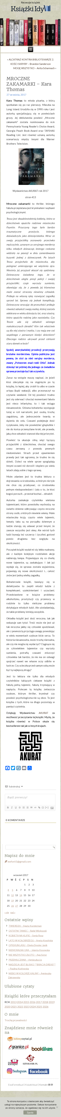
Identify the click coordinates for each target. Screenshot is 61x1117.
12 (12, 895)
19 (12, 900)
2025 (39, 1006)
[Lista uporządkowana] (23, 807)
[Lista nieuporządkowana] (27, 807)
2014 (20, 1002)
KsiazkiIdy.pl (31, 1084)
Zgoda (30, 1112)
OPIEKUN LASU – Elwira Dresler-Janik (28, 945)
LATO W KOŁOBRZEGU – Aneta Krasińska (31, 940)
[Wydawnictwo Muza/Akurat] (30, 761)
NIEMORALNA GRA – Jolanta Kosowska (29, 950)
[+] (47, 807)
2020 (7, 1006)
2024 (33, 1006)
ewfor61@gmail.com (19, 861)
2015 (26, 1002)
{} (43, 807)
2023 (26, 1006)
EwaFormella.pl (15, 1084)
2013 (13, 1002)
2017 (39, 1002)
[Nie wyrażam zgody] (57, 1107)
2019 (51, 1002)
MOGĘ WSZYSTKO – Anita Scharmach (34, 68)
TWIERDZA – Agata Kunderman (25, 925)
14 (21, 895)
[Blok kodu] (35, 807)
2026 (45, 1006)
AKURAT (43, 712)
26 (12, 905)
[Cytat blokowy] (31, 807)
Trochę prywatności (16, 1020)
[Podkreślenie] (16, 807)
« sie (7, 912)
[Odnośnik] (39, 807)
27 (16, 905)
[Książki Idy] (30, 9)
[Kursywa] (12, 807)
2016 (32, 1002)
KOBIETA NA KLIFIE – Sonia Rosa (26, 935)
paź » (12, 912)
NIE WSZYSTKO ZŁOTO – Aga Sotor (28, 954)
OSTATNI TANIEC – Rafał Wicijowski (28, 930)
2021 (14, 1006)
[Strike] (19, 807)
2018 (45, 1002)
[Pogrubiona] (8, 807)
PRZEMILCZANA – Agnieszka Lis (25, 959)
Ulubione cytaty (19, 986)
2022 (20, 1006)
